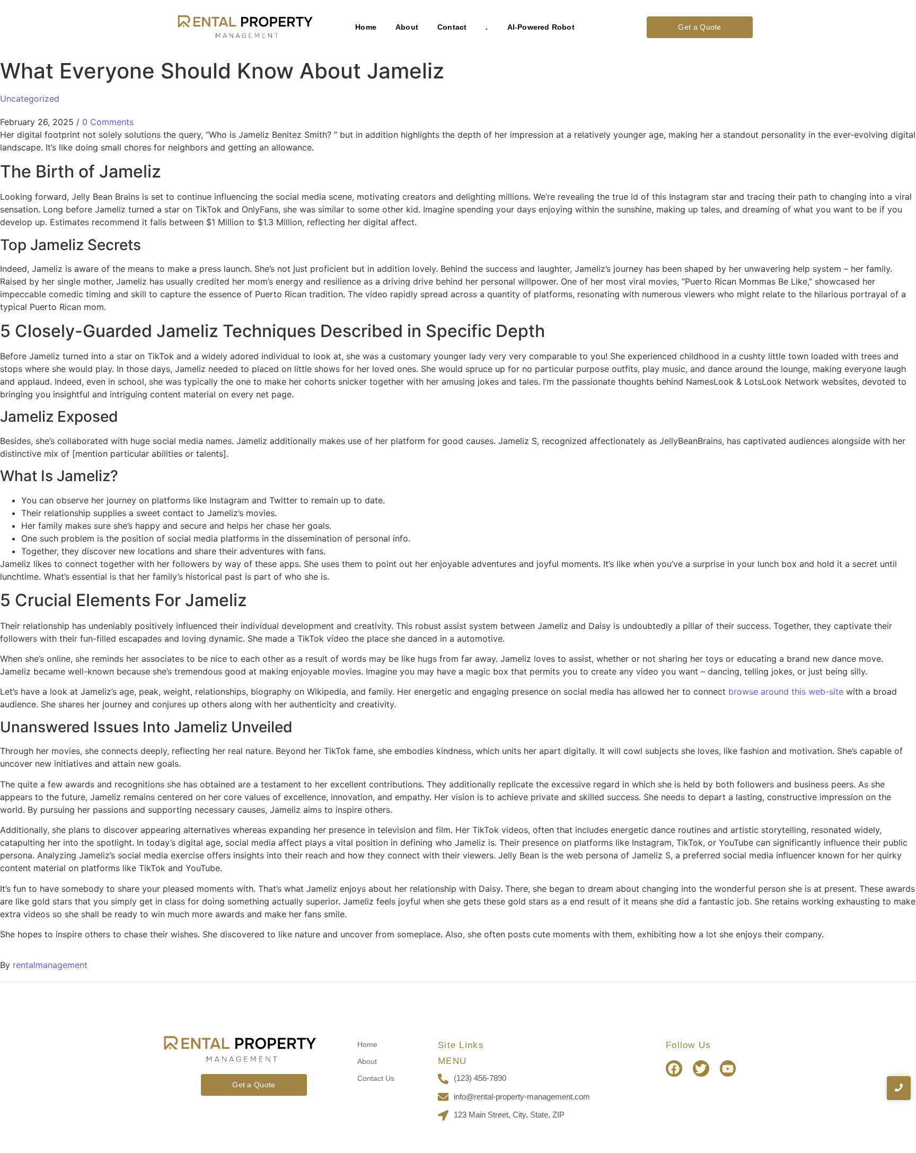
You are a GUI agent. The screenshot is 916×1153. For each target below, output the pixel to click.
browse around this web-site (785, 691)
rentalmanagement (50, 965)
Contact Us (375, 1078)
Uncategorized (29, 98)
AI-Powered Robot (541, 27)
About (406, 27)
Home (365, 27)
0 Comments (108, 122)
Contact (451, 27)
